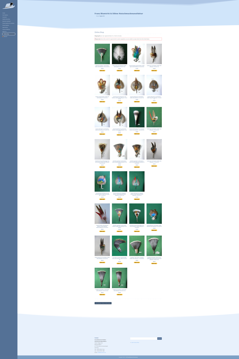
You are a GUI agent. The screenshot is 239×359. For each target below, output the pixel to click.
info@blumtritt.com (101, 352)
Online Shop (6, 34)
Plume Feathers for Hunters (8, 23)
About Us (4, 31)
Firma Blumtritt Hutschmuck (132, 357)
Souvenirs (4, 17)
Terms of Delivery (6, 29)
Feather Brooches (6, 19)
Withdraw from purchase (103, 303)
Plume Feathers (5, 25)
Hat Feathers (5, 15)
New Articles (5, 27)
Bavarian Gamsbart (6, 21)
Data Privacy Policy (135, 342)
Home (3, 13)
